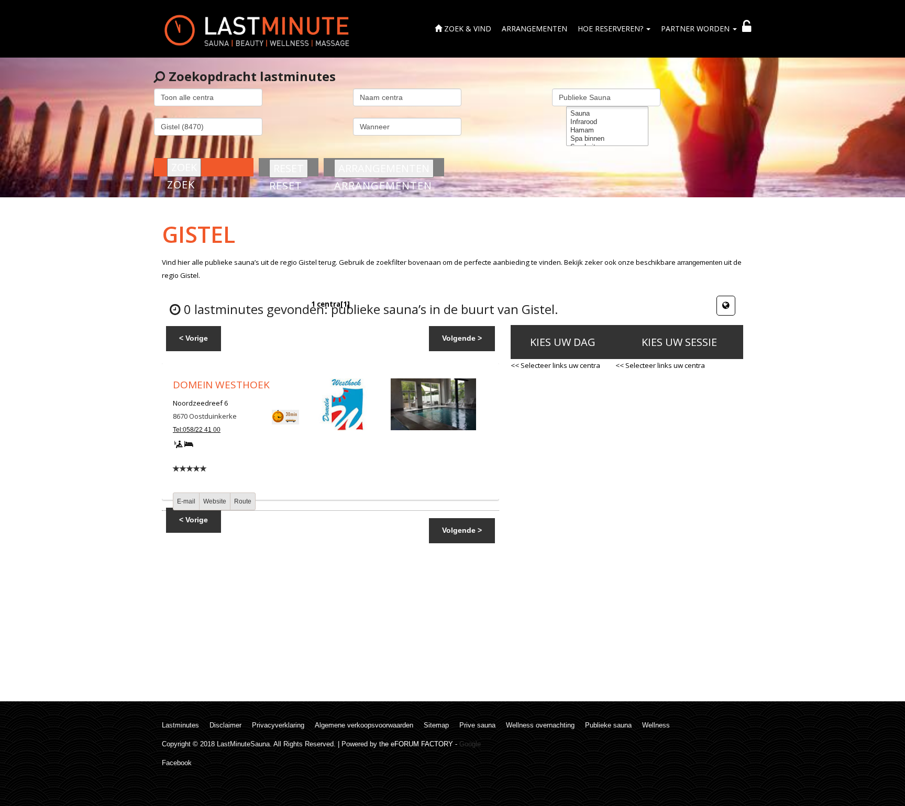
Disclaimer (225, 725)
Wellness (656, 725)
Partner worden (696, 28)
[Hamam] (607, 130)
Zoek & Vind (466, 28)
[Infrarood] (607, 122)
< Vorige (193, 338)
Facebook (177, 763)
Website (214, 501)
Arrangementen (534, 28)
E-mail (186, 501)
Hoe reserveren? (611, 28)
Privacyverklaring (278, 725)
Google (470, 744)
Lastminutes (180, 725)
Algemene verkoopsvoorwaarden (364, 725)
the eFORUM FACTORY (416, 744)
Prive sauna (477, 725)
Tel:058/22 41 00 (196, 429)
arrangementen (699, 262)
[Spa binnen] (607, 139)
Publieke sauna (608, 725)
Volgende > (462, 338)
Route (242, 501)
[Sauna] (607, 113)
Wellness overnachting (540, 725)
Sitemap (436, 725)
